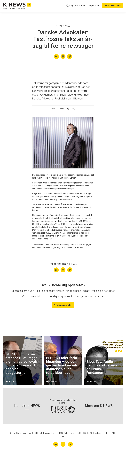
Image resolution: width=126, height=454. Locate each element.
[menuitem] (69, 5)
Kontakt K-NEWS (27, 406)
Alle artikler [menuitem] (80, 5)
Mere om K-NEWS (99, 406)
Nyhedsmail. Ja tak (63, 305)
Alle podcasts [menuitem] (93, 5)
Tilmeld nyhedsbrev (112, 5)
